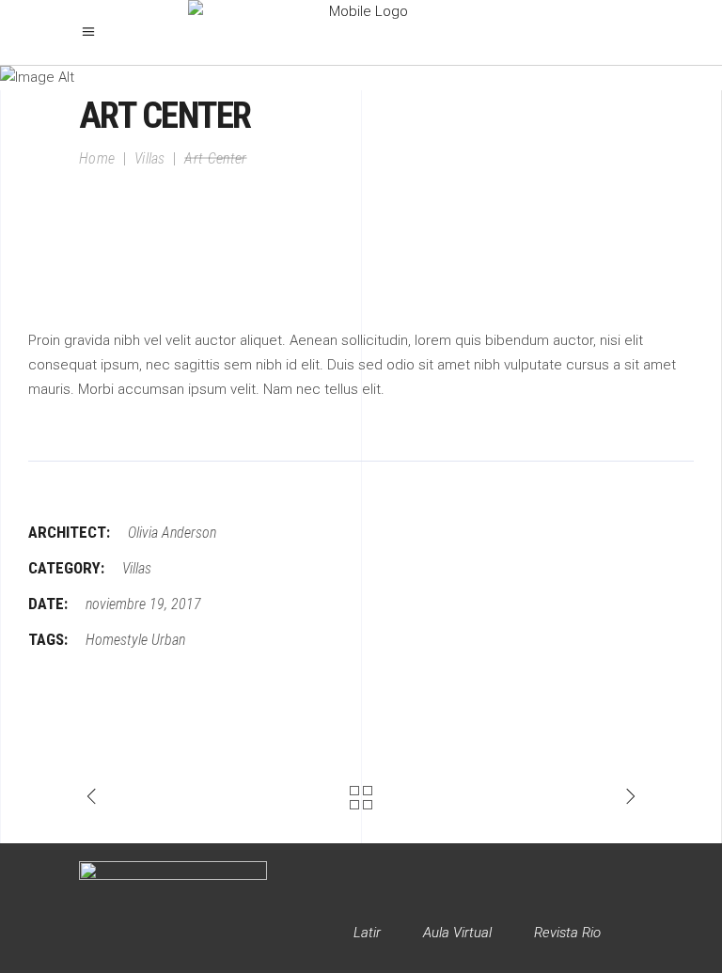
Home (97, 157)
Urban (168, 640)
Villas (149, 157)
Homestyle (117, 640)
